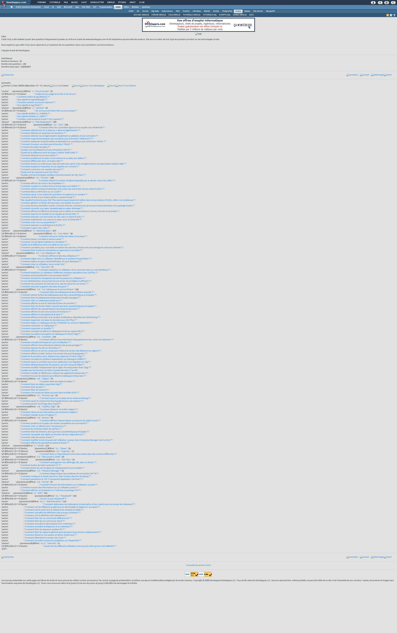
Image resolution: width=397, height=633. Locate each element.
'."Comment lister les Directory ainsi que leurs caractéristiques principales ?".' (55, 432)
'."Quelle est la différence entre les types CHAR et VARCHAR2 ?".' (49, 153)
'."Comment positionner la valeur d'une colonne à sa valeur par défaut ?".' (53, 158)
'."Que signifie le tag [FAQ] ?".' (29, 105)
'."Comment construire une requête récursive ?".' (42, 169)
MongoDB (270, 11)
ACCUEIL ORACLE (141, 15)
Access (145, 11)
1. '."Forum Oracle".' (41, 91)
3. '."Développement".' (42, 122)
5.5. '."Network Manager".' (49, 471)
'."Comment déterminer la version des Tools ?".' (45, 538)
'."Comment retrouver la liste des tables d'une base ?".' (63, 236)
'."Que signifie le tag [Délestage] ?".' (32, 100)
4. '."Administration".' (42, 231)
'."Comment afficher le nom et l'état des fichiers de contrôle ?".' (48, 303)
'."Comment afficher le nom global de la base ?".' (41, 314)
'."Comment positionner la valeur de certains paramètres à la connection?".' (54, 423)
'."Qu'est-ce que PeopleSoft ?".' (53, 499)
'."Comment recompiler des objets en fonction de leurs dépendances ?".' (52, 434)
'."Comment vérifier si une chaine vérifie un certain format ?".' (48, 197)
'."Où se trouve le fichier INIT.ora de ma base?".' (55, 111)
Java (77, 7)
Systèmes (146, 7)
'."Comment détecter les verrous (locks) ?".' (39, 155)
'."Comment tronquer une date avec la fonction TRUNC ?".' (46, 144)
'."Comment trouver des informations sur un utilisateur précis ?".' (49, 487)
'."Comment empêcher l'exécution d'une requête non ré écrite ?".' (49, 167)
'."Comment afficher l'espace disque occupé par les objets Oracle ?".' (70, 421)
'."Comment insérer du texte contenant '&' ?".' (40, 465)
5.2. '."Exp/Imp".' (63, 451)
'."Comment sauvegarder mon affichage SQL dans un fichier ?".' (68, 462)
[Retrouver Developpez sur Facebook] (394, 15)
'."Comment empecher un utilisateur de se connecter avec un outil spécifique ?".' (74, 270)
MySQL (207, 11)
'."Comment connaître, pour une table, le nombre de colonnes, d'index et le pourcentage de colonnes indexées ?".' (72, 248)
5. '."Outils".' (39, 446)
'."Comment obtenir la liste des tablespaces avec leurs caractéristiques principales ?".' (58, 295)
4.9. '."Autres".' (43, 418)
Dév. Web (86, 7)
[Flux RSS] (387, 15)
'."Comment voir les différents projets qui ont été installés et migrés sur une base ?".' (61, 507)
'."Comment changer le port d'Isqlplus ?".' (38, 415)
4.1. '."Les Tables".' (62, 234)
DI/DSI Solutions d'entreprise (28, 7)
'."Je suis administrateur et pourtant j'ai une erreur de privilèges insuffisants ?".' (56, 281)
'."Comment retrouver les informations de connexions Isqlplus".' (49, 412)
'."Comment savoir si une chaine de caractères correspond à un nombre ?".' (54, 194)
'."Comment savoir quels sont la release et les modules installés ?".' (53, 510)
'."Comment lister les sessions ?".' (35, 390)
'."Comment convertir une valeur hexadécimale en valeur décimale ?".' (51, 208)
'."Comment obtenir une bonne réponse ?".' (36, 102)
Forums (41, 2)
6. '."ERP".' (38, 493)
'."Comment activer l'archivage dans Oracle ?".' (41, 404)
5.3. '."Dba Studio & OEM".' (49, 457)
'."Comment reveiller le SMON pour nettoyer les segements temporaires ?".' (54, 373)
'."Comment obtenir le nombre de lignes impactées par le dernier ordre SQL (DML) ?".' (77, 181)
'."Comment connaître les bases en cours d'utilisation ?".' (45, 342)
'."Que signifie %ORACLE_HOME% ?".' (33, 114)
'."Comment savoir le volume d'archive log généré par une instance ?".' (52, 401)
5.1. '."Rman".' (62, 448)
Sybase (247, 11)
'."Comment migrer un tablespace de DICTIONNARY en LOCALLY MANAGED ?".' (56, 323)
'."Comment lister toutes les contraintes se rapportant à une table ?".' (51, 250)
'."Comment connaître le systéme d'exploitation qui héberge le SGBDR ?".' (53, 359)
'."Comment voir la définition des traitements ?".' (45, 515)
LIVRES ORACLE (240, 15)
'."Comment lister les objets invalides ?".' (57, 381)
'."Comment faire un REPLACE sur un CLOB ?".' (41, 192)
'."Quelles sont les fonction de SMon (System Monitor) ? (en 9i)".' (49, 370)
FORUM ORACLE (159, 15)
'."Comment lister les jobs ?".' (33, 387)
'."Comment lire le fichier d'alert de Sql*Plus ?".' (41, 429)
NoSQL (216, 11)
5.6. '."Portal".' (43, 482)
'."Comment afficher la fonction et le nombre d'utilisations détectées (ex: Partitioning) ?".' (60, 317)
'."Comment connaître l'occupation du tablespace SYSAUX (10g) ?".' (50, 334)
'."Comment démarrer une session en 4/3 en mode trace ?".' (50, 535)
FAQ (65, 2)
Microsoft (68, 7)
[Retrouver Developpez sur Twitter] (391, 15)
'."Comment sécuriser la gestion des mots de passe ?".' (44, 287)
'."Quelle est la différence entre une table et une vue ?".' (45, 245)
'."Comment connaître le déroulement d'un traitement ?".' (49, 524)
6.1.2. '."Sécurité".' (49, 543)
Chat (84, 2)
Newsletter (97, 2)
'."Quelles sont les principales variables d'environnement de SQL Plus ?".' (53, 175)
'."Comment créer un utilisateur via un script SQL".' (43, 264)
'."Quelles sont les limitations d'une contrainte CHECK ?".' (46, 150)
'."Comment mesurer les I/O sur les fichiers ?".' (40, 348)
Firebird (186, 11)
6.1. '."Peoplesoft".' (64, 496)
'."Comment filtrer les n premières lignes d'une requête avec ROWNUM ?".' (72, 128)
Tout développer (97, 86)
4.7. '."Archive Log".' (46, 395)
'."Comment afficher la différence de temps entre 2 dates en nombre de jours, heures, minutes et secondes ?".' (70, 211)
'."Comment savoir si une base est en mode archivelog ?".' (65, 398)
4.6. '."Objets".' (43, 379)
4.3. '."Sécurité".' (43, 267)
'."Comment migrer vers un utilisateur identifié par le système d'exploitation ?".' (56, 259)
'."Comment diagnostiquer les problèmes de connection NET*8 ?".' (69, 474)
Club (141, 2)
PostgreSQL (227, 11)
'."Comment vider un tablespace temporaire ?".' (41, 301)
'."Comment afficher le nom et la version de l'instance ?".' (45, 312)
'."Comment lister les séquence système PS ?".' (44, 529)
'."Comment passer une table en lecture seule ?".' (42, 239)
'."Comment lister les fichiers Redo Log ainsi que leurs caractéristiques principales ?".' (58, 306)
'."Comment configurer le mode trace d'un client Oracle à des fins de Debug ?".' (55, 476)
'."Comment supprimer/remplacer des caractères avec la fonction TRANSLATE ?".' (57, 139)
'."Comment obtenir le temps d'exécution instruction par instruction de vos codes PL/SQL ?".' (62, 189)
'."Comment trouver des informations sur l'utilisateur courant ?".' (68, 485)
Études (122, 2)
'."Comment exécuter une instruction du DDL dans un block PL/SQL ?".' (52, 217)
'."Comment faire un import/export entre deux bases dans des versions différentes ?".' (78, 454)
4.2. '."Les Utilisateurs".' (46, 253)
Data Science (167, 11)
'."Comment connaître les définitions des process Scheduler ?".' (52, 513)
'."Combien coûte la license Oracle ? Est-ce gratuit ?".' (40, 119)
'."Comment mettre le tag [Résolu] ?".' (33, 97)
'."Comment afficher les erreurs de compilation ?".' (42, 183)
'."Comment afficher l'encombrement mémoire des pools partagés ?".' (51, 345)
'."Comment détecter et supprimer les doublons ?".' (43, 133)
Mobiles (135, 7)
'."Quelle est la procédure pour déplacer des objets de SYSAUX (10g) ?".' (52, 356)
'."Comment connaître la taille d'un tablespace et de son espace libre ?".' (52, 331)
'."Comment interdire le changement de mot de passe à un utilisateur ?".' (53, 278)
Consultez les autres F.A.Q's (198, 565)
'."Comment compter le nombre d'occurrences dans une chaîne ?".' (50, 186)
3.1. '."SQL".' (59, 125)
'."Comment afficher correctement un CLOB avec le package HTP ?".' (51, 490)
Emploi (111, 2)
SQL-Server (258, 11)
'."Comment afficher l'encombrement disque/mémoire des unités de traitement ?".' (76, 340)
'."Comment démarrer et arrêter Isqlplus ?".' (59, 409)
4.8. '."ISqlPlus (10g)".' (47, 407)
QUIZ (251, 15)
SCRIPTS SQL (224, 15)
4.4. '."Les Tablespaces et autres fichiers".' (56, 289)
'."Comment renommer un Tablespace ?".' (38, 326)
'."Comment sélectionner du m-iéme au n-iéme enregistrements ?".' (50, 130)
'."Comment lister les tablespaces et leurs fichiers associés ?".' (67, 292)
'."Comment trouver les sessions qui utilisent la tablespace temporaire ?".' (53, 376)
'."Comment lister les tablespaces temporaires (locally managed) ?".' (50, 298)
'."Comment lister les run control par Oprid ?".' (44, 521)
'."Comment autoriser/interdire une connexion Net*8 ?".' (45, 275)
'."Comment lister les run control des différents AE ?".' (47, 518)
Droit (132, 2)
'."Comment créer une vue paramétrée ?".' (39, 222)
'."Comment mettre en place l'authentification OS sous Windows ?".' (51, 261)
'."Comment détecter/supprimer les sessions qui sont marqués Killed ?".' (52, 365)
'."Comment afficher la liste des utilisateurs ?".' (59, 256)
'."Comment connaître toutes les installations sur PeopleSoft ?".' (52, 541)
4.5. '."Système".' (44, 337)
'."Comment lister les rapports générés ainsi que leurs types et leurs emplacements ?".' (62, 532)
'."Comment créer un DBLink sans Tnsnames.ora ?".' (43, 426)
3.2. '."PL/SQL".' (43, 178)
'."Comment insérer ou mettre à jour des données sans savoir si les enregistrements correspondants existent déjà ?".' (73, 164)
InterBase (197, 11)
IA (53, 7)
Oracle (238, 11)
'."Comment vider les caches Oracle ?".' (37, 437)
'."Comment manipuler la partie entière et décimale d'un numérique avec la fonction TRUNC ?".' (63, 141)
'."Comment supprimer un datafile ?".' (37, 328)
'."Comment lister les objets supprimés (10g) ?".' (41, 384)
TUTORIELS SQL (210, 15)
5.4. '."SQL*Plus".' (64, 460)
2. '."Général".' (38, 108)
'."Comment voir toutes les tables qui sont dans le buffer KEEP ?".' (50, 393)
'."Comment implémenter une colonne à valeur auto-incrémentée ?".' (51, 220)
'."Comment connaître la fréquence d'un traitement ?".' (48, 527)
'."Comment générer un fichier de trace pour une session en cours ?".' (51, 203)
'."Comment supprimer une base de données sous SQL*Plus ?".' (48, 320)
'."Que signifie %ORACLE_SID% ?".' (32, 116)
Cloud (46, 7)
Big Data (155, 11)
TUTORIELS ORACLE (191, 15)
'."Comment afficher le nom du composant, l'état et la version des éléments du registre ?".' (61, 351)
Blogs (74, 2)
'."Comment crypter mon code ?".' (35, 228)
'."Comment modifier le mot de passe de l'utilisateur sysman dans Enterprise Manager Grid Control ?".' (66, 440)
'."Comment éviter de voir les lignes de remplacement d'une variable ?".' (52, 468)
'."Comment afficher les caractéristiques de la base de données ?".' (50, 309)
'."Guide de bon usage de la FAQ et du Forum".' (55, 94)
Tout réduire (130, 86)
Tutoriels (54, 2)
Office (126, 7)
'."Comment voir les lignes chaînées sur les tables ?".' (43, 242)
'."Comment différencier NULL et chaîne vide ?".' (41, 161)
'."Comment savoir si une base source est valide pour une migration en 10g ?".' (55, 362)
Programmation (105, 7)
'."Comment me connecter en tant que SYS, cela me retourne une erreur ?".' (54, 284)
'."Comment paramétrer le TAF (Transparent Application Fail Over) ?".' (51, 479)
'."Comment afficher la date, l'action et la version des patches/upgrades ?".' (54, 354)
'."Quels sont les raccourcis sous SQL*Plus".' (39, 172)
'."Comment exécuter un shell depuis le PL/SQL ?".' (43, 225)
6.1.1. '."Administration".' (51, 501)
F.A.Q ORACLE (174, 15)
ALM (59, 7)
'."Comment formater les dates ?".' (35, 147)
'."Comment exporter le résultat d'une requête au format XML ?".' (49, 214)
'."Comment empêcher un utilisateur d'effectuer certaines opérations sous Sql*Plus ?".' (59, 273)
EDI (94, 7)
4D (138, 11)
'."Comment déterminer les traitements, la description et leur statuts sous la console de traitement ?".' (89, 504)
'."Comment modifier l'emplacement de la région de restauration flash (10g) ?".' (55, 367)
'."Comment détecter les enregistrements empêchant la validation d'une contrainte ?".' (59, 136)
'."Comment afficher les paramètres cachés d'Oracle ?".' (45, 443)
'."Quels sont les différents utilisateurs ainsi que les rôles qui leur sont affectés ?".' (79, 546)
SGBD (118, 7)
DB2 (178, 11)
